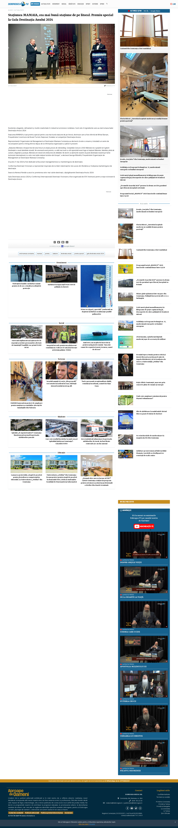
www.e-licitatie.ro (28, 816)
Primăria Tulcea (164, 804)
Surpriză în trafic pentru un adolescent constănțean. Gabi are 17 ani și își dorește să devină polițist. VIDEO (61, 347)
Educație (80, 4)
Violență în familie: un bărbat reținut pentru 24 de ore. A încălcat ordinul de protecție (26, 286)
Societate (68, 813)
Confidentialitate (164, 794)
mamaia (39, 253)
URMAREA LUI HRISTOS (131, 736)
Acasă (10, 10)
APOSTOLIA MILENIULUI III (133, 666)
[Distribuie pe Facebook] (55, 242)
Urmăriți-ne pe (61, 246)
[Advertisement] (61, 110)
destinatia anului (66, 253)
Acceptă (92, 824)
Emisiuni (36, 4)
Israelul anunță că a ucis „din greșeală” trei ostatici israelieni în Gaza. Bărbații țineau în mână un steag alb (62, 383)
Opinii (102, 4)
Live (174, 4)
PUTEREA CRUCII (128, 701)
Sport (88, 4)
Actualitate (45, 4)
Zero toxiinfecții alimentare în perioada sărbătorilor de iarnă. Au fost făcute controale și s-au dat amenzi (96, 441)
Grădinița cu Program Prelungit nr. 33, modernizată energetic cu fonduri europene (151, 324)
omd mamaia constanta (26, 253)
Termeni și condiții (163, 797)
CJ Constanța (165, 809)
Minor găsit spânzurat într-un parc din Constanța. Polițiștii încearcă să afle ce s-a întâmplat (152, 296)
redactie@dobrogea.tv (114, 803)
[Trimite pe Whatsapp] (67, 242)
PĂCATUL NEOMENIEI (130, 771)
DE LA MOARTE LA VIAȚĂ (131, 597)
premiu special (79, 253)
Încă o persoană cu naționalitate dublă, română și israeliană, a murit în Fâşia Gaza (96, 383)
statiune (55, 253)
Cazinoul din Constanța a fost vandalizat (135, 48)
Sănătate (72, 4)
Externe (95, 4)
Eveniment (56, 4)
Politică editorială (32, 813)
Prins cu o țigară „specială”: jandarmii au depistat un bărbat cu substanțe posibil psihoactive (96, 312)
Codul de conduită (16, 813)
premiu (47, 253)
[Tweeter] (58, 242)
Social (64, 4)
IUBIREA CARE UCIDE (130, 632)
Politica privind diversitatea (52, 813)
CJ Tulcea (166, 811)
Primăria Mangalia (163, 806)
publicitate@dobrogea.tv (133, 803)
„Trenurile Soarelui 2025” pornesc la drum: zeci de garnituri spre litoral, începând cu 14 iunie (153, 282)
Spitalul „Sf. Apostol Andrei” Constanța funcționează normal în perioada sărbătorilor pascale (26, 435)
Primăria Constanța (163, 802)
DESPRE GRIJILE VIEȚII (131, 562)
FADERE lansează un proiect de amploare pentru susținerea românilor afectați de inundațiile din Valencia (26, 405)
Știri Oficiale (165, 813)
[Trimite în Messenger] (62, 242)
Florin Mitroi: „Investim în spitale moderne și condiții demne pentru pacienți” (149, 227)
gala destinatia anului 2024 (95, 253)
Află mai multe (83, 824)
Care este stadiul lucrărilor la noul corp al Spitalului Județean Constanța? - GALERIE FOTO (61, 441)
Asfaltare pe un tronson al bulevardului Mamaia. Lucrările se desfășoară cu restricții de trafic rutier (151, 453)
